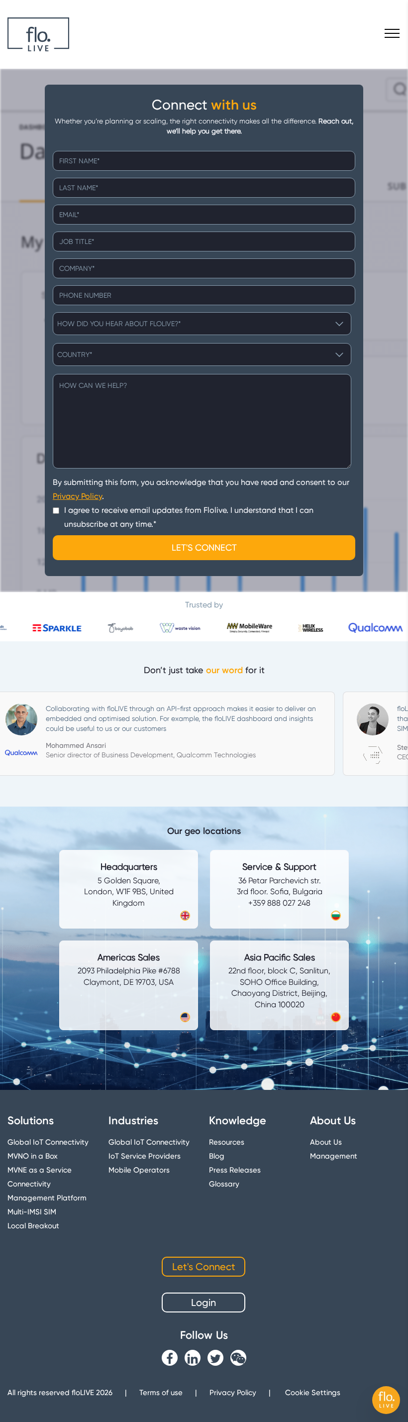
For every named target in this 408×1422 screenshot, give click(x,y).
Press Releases (235, 1170)
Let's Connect (203, 1267)
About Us (326, 1142)
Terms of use (161, 1392)
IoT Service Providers (144, 1156)
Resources (226, 1142)
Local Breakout (33, 1225)
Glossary (224, 1184)
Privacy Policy (77, 496)
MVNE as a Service (39, 1170)
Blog (216, 1156)
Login (203, 1302)
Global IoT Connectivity (48, 1142)
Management (333, 1156)
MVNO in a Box (32, 1156)
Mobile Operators (139, 1170)
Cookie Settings (312, 1392)
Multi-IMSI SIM (31, 1211)
